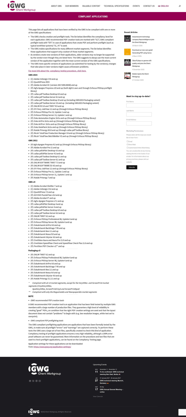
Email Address (131, 120)
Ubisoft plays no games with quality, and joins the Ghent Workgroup (141, 63)
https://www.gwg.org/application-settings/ (52, 346)
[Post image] (127, 38)
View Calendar (98, 396)
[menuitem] (56, 6)
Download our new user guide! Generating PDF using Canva (142, 51)
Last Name (130, 111)
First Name (130, 102)
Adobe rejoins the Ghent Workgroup (140, 75)
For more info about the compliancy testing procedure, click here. (57, 71)
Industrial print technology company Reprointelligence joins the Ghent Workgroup (143, 39)
